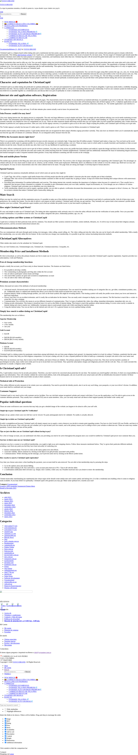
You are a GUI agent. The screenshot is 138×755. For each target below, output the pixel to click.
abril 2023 (7, 497)
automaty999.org (10, 535)
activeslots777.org (10, 530)
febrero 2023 (8, 501)
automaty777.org (10, 533)
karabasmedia (9, 561)
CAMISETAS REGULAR (18, 38)
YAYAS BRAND (30, 49)
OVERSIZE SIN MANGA (13, 39)
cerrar (12, 754)
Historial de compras (11, 630)
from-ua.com (8, 551)
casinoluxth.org (9, 545)
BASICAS (8, 41)
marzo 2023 (8, 499)
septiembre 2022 (10, 507)
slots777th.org (9, 572)
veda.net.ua (8, 584)
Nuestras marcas (9, 641)
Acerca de (7, 613)
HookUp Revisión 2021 (8, 488)
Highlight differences (13, 711)
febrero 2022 (8, 511)
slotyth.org (8, 574)
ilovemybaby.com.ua (11, 555)
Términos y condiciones (12, 615)
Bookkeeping (8, 543)
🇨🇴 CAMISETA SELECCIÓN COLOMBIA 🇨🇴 (21, 24)
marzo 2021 (8, 517)
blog (5, 539)
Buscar (23, 14)
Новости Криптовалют (12, 586)
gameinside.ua (9, 553)
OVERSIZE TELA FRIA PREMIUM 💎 (23, 32)
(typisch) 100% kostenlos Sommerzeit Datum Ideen (17, 486)
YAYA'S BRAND (6, 4)
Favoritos (7, 632)
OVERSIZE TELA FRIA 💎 (19, 43)
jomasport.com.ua (10, 559)
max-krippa (8, 568)
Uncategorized (5, 49)
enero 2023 (8, 503)
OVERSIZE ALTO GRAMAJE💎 (21, 45)
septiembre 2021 (10, 515)
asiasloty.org (8, 532)
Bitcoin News (9, 537)
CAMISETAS (9, 28)
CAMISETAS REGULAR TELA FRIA (23, 36)
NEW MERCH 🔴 (11, 22)
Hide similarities (12, 709)
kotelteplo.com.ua (10, 564)
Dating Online (9, 547)
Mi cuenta (7, 628)
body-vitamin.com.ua (11, 541)
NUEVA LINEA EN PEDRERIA (16, 26)
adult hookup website (24, 55)
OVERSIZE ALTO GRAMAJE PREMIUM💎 (25, 34)
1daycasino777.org (10, 526)
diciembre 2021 (9, 513)
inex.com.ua (8, 557)
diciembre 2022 (9, 505)
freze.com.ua (8, 549)
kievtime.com (8, 563)
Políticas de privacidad (12, 619)
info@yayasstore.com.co (42, 652)
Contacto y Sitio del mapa (13, 617)
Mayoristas (8, 645)
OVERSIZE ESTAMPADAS (19, 30)
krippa (6, 566)
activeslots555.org (10, 528)
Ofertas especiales (10, 639)
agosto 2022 (8, 509)
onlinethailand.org (10, 570)
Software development (12, 578)
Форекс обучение (10, 588)
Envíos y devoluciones (12, 643)
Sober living (8, 576)
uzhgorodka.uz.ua (10, 582)
